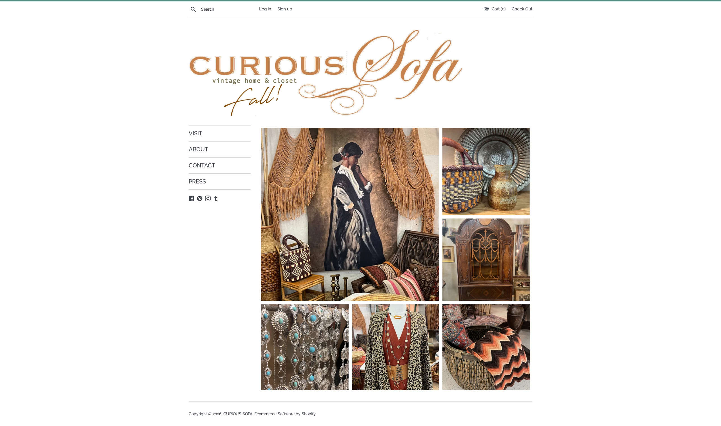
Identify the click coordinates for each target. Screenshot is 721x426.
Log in (265, 9)
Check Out (522, 9)
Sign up (284, 9)
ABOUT (198, 149)
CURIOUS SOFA (237, 414)
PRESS (197, 181)
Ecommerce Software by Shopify (285, 414)
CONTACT (202, 165)
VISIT (195, 133)
